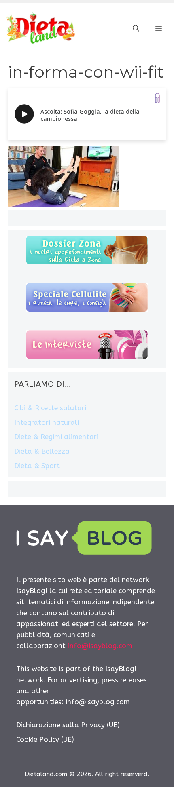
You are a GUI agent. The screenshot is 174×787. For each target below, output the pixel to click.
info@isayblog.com (100, 645)
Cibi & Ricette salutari (50, 408)
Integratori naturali (46, 422)
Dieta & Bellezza (42, 451)
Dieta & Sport (37, 466)
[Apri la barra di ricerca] (136, 29)
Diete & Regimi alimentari (56, 437)
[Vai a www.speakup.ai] (157, 98)
